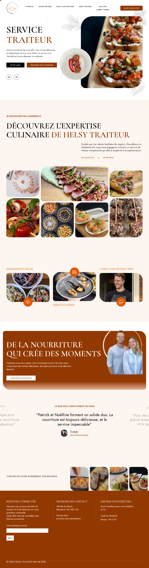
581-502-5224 (62, 516)
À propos (29, 6)
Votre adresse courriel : (17, 525)
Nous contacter (131, 8)
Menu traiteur (85, 6)
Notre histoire (45, 6)
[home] (12, 8)
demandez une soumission (41, 65)
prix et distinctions (65, 6)
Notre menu (15, 65)
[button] (29, 6)
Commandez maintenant (21, 378)
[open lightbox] (22, 184)
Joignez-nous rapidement (68, 519)
